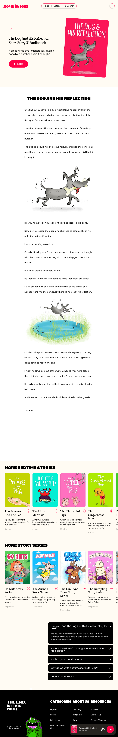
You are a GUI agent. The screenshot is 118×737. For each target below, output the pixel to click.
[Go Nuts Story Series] (17, 581)
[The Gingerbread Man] (100, 503)
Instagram (77, 715)
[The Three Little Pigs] (73, 503)
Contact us (96, 715)
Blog (75, 720)
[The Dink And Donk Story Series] (73, 581)
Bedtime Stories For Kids (59, 726)
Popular (53, 710)
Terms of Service (98, 720)
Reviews (94, 710)
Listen (57, 6)
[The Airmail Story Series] (45, 581)
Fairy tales (55, 720)
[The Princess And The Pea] (17, 503)
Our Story (77, 710)
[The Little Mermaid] (45, 503)
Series (53, 715)
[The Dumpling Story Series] (100, 581)
